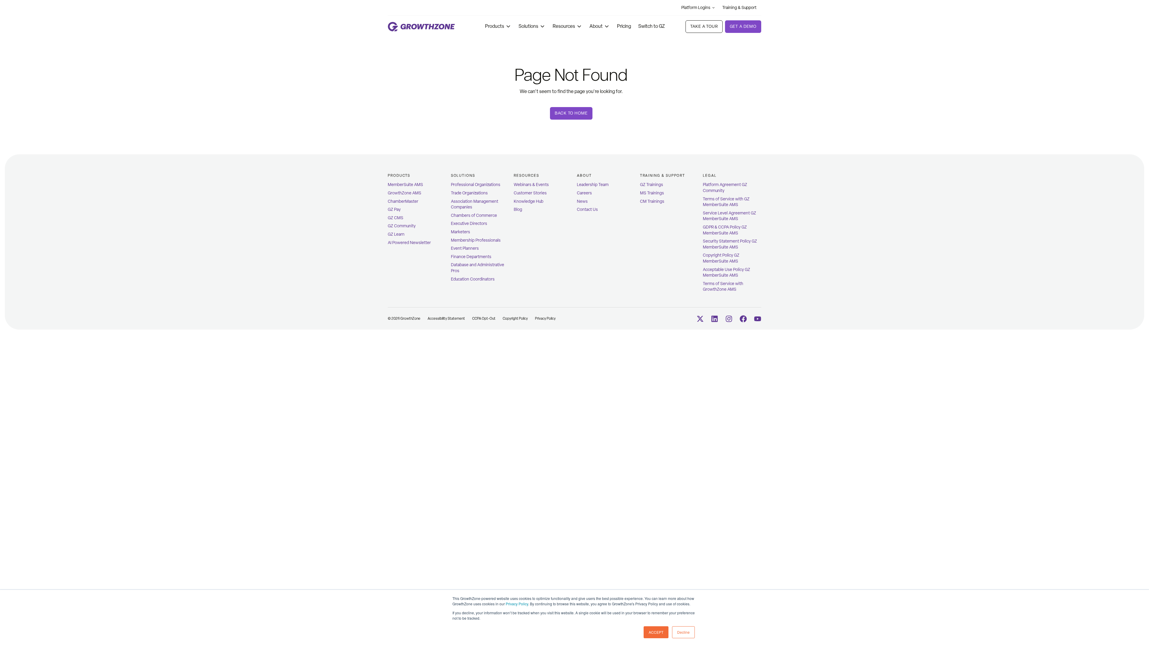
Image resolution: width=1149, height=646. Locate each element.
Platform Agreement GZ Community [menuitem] (725, 187)
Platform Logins (695, 7)
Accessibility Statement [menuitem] (446, 318)
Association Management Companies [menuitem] (474, 204)
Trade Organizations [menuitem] (469, 193)
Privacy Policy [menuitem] (545, 318)
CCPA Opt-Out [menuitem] (484, 318)
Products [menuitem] (399, 175)
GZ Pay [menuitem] (394, 209)
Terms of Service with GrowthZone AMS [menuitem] (723, 286)
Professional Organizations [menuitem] (475, 184)
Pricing (624, 26)
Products (494, 26)
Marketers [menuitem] (460, 231)
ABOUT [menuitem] (584, 175)
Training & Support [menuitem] (663, 175)
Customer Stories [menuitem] (530, 193)
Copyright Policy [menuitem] (515, 318)
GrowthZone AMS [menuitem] (404, 193)
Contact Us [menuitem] (587, 209)
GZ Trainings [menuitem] (651, 184)
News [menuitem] (582, 201)
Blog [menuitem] (518, 209)
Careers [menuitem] (584, 193)
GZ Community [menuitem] (402, 225)
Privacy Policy (517, 603)
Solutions (528, 26)
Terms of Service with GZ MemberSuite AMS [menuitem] (726, 202)
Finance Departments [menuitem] (471, 256)
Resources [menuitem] (526, 175)
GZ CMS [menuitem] (395, 217)
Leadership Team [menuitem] (593, 184)
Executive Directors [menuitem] (469, 223)
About (596, 26)
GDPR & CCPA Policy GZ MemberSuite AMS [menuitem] (725, 230)
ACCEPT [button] (656, 632)
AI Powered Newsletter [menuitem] (409, 242)
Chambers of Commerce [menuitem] (474, 215)
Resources (564, 26)
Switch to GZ (651, 26)
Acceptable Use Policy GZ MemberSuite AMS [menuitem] (726, 272)
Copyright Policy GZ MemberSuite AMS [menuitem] (721, 258)
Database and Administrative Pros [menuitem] (477, 267)
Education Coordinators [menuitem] (473, 279)
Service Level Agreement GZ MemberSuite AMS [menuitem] (729, 216)
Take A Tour (704, 26)
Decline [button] (683, 632)
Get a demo (743, 26)
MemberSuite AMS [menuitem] (405, 184)
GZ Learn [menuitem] (396, 234)
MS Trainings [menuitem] (652, 193)
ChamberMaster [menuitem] (403, 201)
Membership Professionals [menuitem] (476, 240)
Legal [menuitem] (710, 175)
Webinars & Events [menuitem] (531, 184)
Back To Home (571, 113)
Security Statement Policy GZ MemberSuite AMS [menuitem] (730, 244)
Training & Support (739, 7)
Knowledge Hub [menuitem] (528, 201)
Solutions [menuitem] (463, 175)
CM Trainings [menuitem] (652, 201)
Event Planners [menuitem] (465, 248)
